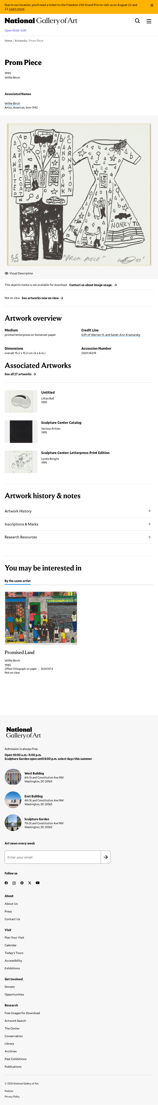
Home (8, 40)
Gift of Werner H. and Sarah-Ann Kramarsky (110, 335)
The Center (12, 1028)
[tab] (18, 581)
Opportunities (14, 994)
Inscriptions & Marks (21, 524)
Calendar (11, 945)
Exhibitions (12, 968)
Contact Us (12, 919)
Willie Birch (12, 103)
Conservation (14, 1036)
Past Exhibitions (15, 1059)
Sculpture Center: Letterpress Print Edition (75, 452)
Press (8, 911)
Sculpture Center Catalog (61, 422)
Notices (9, 1091)
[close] (151, 5)
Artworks (21, 40)
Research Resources (21, 537)
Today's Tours (14, 953)
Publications (13, 1066)
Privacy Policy (12, 1096)
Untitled (48, 392)
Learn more (16, 9)
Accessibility (13, 960)
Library (9, 1043)
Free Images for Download (22, 1013)
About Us (11, 904)
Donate (10, 987)
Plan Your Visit (14, 937)
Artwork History (18, 511)
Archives (11, 1051)
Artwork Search (15, 1021)
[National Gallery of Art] (79, 732)
